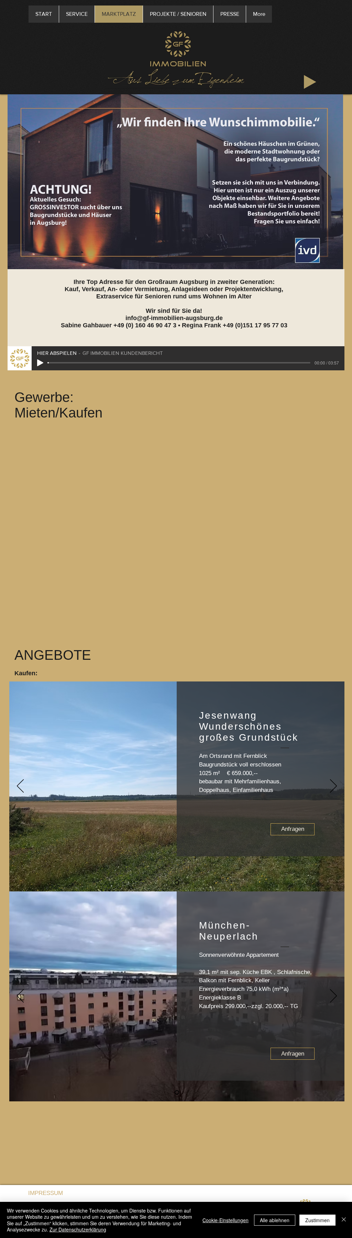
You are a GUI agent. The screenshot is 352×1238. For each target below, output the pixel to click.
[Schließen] (344, 1219)
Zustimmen (317, 1220)
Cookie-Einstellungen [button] (225, 1220)
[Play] (310, 82)
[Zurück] (20, 786)
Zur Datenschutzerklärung (78, 1229)
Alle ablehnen (274, 1220)
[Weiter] (333, 786)
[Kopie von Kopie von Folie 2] (177, 882)
